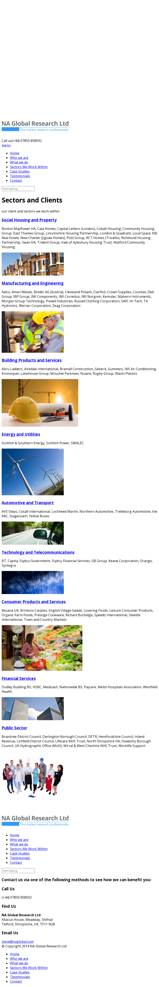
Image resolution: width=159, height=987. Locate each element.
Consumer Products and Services (34, 601)
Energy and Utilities (21, 434)
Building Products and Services (32, 360)
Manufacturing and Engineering (33, 283)
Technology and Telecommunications (38, 552)
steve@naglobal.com (18, 941)
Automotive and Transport (28, 502)
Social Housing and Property (29, 219)
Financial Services (19, 678)
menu (6, 145)
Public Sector (14, 727)
